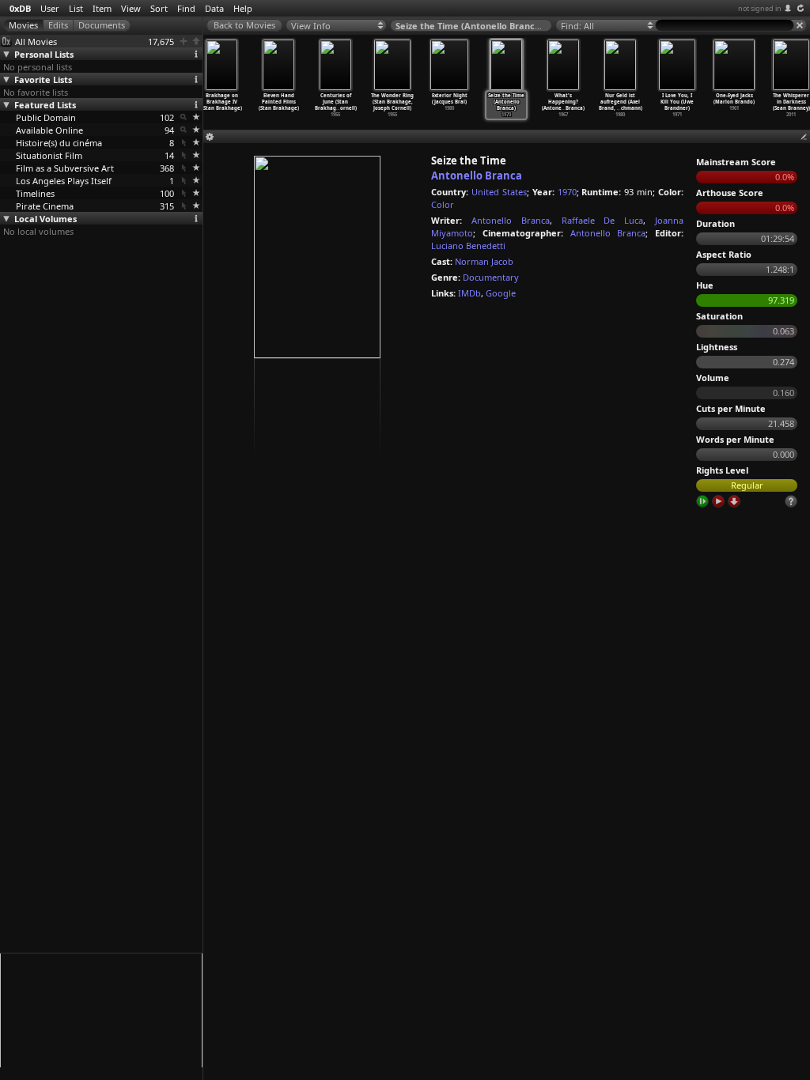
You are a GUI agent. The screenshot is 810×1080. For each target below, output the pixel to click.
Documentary (491, 277)
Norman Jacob (484, 261)
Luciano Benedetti (468, 245)
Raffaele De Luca (603, 220)
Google (501, 293)
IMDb (469, 293)
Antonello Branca (476, 175)
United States (499, 192)
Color (442, 204)
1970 (567, 192)
